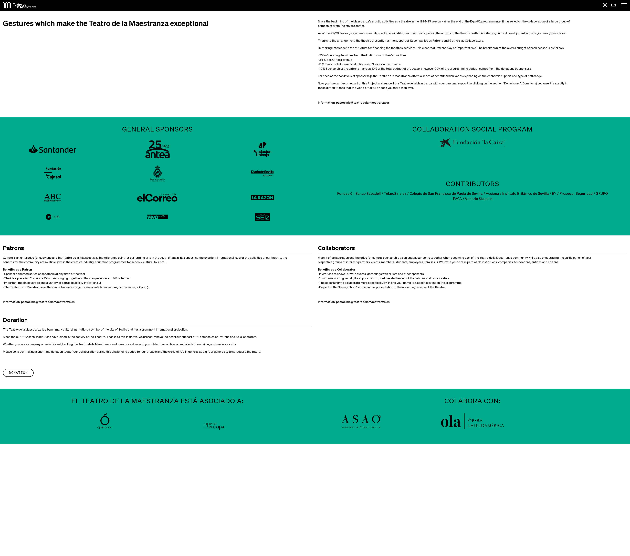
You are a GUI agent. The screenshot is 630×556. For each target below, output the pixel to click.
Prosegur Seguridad (576, 194)
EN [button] (613, 5)
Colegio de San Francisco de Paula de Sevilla (446, 194)
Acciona (492, 194)
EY (554, 194)
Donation (18, 372)
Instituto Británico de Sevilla (525, 194)
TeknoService (395, 194)
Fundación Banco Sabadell (359, 194)
